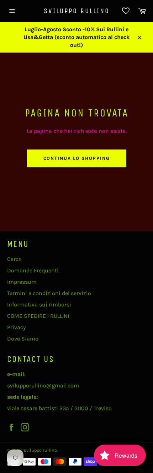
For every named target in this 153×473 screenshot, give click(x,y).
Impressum (22, 281)
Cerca (14, 259)
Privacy (16, 327)
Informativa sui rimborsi (39, 304)
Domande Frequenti (33, 270)
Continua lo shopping (76, 158)
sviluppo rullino (77, 11)
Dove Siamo (22, 338)
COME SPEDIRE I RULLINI (38, 315)
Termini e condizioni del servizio (49, 293)
